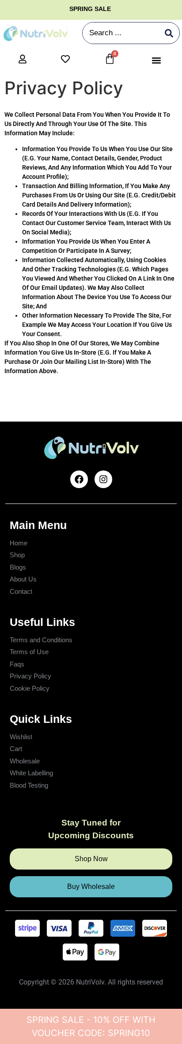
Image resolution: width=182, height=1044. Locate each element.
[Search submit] (169, 33)
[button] (156, 60)
